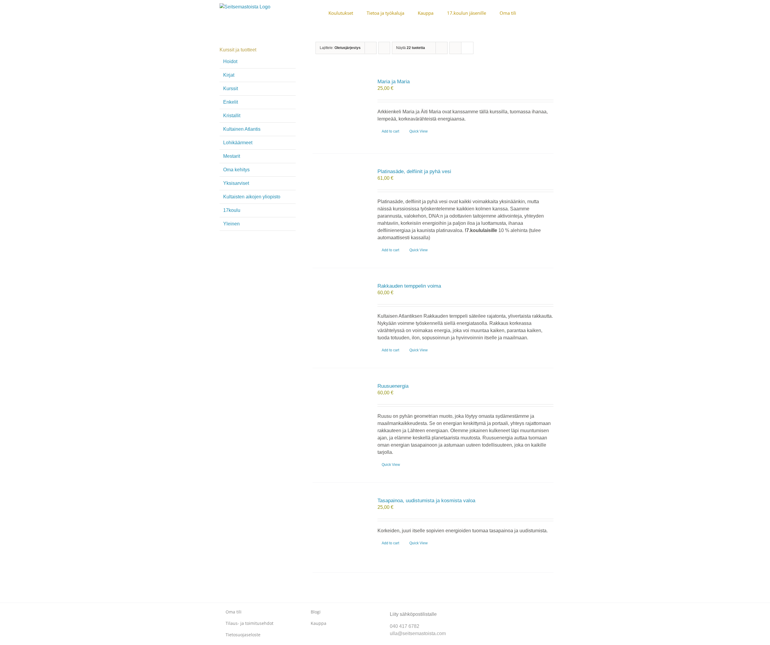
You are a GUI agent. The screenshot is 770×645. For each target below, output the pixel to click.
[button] (548, 12)
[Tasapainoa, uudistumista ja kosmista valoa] (340, 527)
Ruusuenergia (392, 386)
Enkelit (230, 102)
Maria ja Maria (393, 81)
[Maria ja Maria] (340, 108)
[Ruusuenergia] (340, 413)
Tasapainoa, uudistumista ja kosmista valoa (426, 500)
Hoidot (230, 61)
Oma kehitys (236, 169)
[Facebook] (477, 609)
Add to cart (390, 131)
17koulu (231, 210)
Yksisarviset (236, 183)
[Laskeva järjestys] (384, 48)
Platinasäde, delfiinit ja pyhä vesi (414, 171)
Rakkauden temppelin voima (409, 286)
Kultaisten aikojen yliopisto (251, 196)
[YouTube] (496, 609)
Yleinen (231, 223)
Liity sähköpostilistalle (413, 614)
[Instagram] (487, 609)
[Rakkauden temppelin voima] (340, 313)
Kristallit (231, 115)
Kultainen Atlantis (241, 129)
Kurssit (230, 88)
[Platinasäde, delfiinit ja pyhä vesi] (340, 198)
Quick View (418, 131)
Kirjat (228, 75)
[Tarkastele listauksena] (467, 48)
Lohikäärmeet (237, 142)
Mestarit (231, 156)
